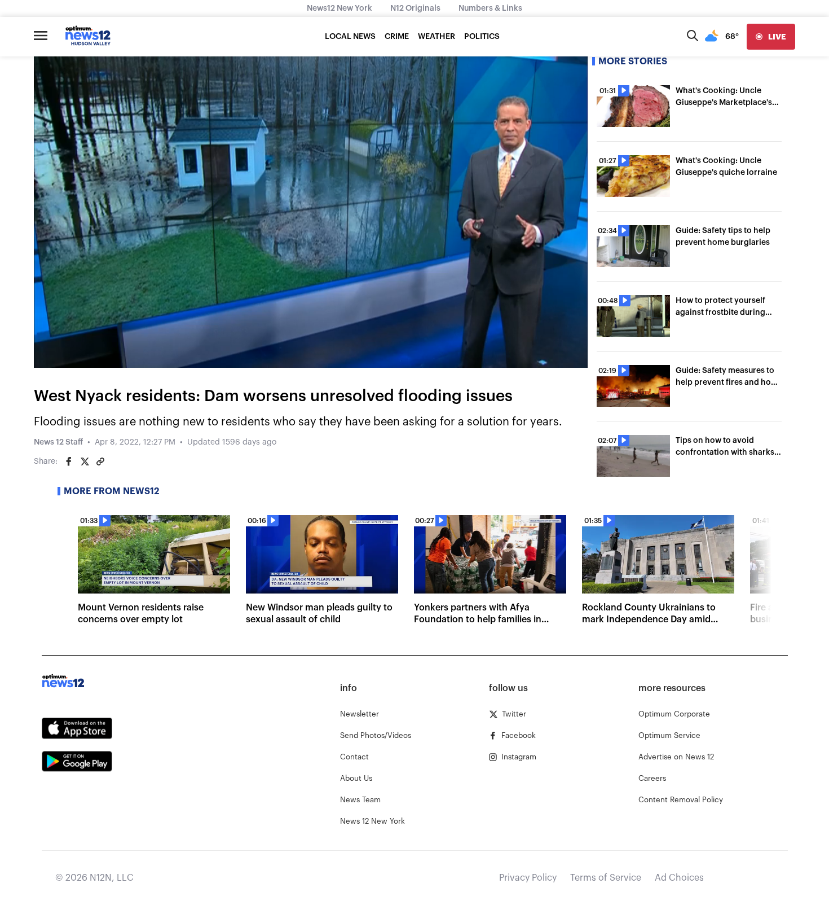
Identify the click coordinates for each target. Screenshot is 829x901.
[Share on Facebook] (68, 461)
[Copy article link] (100, 461)
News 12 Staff (58, 442)
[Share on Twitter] (84, 461)
